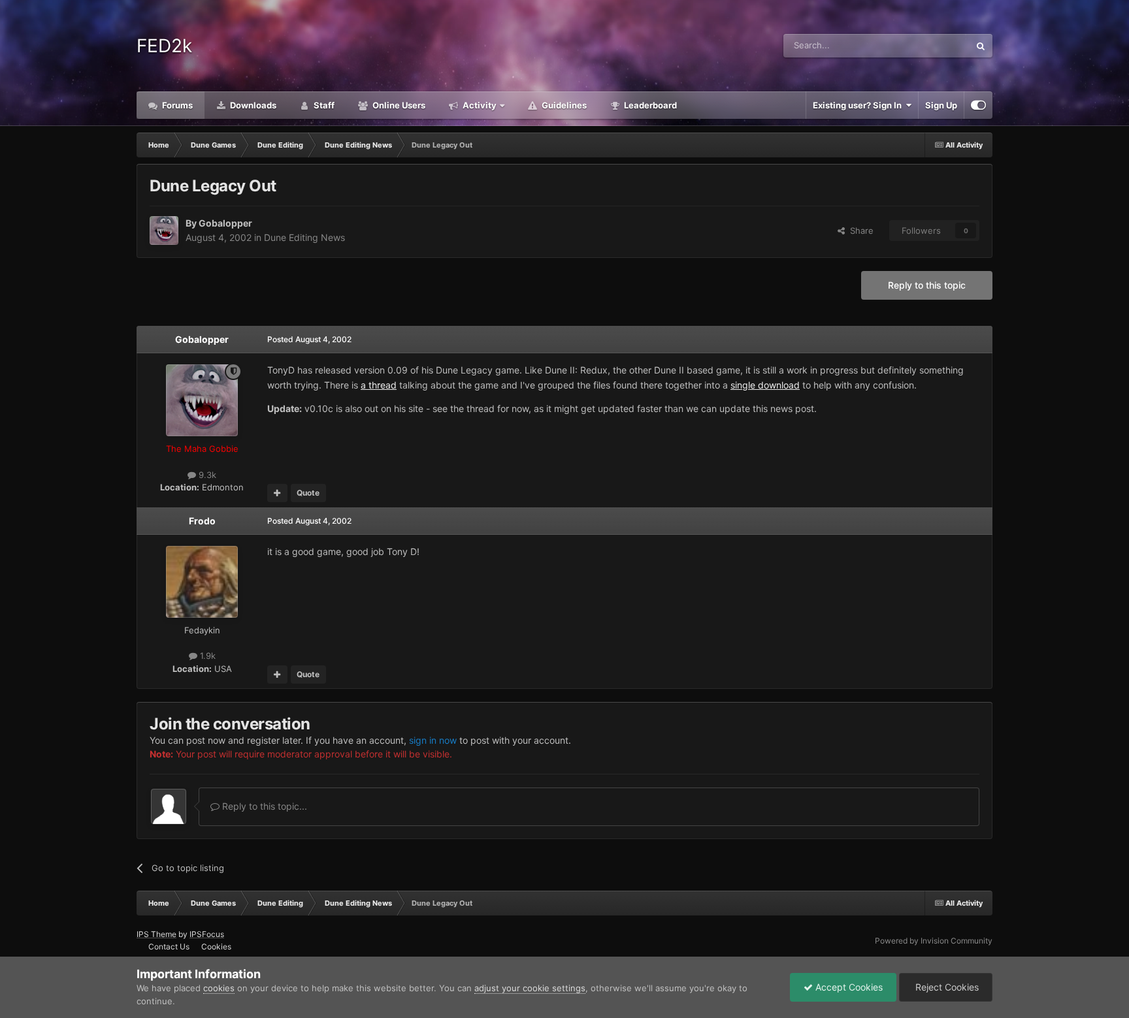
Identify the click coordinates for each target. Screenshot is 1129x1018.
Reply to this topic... (263, 806)
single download (765, 384)
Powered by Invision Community (933, 941)
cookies (219, 988)
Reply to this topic (927, 285)
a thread (379, 384)
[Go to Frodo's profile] (202, 582)
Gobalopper (225, 223)
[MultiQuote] (277, 493)
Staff (323, 105)
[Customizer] (978, 105)
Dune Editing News (304, 237)
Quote (308, 493)
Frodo (202, 520)
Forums (176, 105)
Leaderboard (649, 105)
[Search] (980, 45)
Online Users (397, 105)
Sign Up (941, 105)
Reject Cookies (946, 987)
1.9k (206, 655)
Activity (479, 105)
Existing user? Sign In (859, 105)
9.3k (206, 474)
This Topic (932, 45)
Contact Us (168, 946)
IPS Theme (156, 934)
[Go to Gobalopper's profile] (164, 230)
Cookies (216, 946)
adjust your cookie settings (529, 988)
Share (859, 230)
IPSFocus (206, 934)
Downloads (252, 105)
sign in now (433, 740)
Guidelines (563, 105)
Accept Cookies (848, 987)
